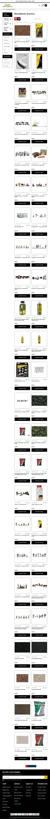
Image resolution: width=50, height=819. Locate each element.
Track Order (17, 804)
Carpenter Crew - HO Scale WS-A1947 (22, 535)
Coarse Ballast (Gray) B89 (36, 720)
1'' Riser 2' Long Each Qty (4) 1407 (21, 72)
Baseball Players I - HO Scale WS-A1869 (39, 226)
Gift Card (6, 52)
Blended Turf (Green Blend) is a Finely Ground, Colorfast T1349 (22, 320)
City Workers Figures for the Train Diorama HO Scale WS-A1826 (38, 628)
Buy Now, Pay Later (18, 788)
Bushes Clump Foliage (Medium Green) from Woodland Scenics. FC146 (39, 474)
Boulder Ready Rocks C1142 (20, 380)
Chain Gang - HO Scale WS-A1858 (38, 566)
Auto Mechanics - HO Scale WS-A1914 (22, 165)
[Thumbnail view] (15, 18)
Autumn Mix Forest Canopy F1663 (38, 165)
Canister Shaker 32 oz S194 (37, 504)
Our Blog (28, 793)
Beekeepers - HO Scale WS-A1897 (38, 257)
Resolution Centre (17, 800)
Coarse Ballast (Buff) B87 (36, 689)
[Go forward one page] (35, 766)
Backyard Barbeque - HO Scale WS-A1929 (21, 196)
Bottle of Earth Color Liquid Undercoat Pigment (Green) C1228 (39, 351)
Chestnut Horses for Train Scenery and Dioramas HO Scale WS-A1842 (39, 597)
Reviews (28, 796)
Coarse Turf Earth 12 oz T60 (37, 751)
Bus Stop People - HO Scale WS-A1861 (22, 411)
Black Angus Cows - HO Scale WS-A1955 (21, 289)
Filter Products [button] (6, 14)
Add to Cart (23, 49)
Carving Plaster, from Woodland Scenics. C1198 (39, 536)
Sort (36, 18)
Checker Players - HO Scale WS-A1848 (22, 596)
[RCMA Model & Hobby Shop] (8, 5)
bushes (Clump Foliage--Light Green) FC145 (22, 443)
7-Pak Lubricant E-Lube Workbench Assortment (21, 104)
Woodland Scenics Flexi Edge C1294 (38, 41)
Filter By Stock (6, 23)
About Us (6, 59)
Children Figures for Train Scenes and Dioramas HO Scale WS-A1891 (22, 628)
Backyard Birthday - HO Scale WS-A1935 (38, 196)
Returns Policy (7, 62)
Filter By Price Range (6, 29)
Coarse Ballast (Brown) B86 (20, 689)
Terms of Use (41, 798)
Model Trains (6, 43)
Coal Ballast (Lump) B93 (19, 658)
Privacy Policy (42, 787)
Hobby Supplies (7, 46)
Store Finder (41, 796)
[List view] (18, 18)
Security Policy (42, 793)
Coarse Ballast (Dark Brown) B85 (21, 720)
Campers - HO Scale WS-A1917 (21, 504)
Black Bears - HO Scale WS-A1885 (38, 288)
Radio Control (7, 37)
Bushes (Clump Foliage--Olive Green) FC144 (39, 443)
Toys (5, 49)
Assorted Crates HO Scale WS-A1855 (39, 103)
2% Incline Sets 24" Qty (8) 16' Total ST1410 (38, 73)
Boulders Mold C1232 (36, 380)
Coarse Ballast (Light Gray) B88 (21, 751)
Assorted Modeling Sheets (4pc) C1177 (39, 134)
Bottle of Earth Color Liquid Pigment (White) (21, 351)
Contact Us (6, 65)
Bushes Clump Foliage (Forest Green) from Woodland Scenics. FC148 (22, 474)
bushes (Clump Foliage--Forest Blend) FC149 (39, 412)
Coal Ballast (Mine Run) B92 (37, 658)
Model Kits (6, 40)
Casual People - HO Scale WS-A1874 (22, 566)
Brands (5, 810)
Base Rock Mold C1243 (19, 226)
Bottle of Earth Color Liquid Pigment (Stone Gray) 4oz (38, 320)
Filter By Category (6, 19)
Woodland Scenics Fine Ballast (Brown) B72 (22, 42)
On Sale (5, 804)
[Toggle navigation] (45, 5)
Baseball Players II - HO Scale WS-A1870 (22, 257)
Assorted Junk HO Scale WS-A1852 (21, 134)
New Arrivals (6, 807)
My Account (17, 792)
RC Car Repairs (18, 795)
